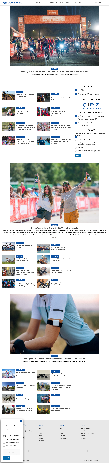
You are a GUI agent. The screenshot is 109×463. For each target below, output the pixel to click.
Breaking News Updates (13, 442)
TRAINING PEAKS (92, 451)
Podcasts (68, 2)
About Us (83, 431)
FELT (36, 451)
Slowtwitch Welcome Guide (88, 94)
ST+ (80, 2)
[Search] (96, 2)
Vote (77, 155)
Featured (55, 68)
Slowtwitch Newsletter (12, 439)
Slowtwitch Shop (11, 446)
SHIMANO (84, 451)
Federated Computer (93, 460)
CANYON (25, 451)
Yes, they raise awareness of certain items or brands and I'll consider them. (91, 144)
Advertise (83, 438)
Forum (61, 2)
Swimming (41, 440)
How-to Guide (63, 438)
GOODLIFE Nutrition (55, 451)
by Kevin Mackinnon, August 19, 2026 (54, 76)
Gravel (19, 92)
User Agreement (85, 428)
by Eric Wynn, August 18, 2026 (54, 237)
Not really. (80, 148)
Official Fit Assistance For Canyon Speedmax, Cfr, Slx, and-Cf (91, 117)
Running (41, 438)
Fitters (98, 108)
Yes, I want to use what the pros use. (88, 140)
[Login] (100, 2)
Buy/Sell (44, 2)
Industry (20, 268)
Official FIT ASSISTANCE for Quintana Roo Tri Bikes (92, 124)
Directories (53, 2)
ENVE (31, 451)
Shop (75, 2)
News (40, 428)
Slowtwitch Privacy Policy (87, 433)
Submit (7, 458)
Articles (37, 2)
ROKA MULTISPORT (76, 451)
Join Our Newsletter (10, 426)
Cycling (55, 93)
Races (91, 108)
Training (55, 123)
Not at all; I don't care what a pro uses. (89, 151)
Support (83, 435)
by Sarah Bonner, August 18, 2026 (54, 364)
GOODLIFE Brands (44, 451)
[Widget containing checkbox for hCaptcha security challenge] (11, 452)
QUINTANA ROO (66, 451)
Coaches (85, 108)
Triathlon (20, 107)
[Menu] (104, 2)
